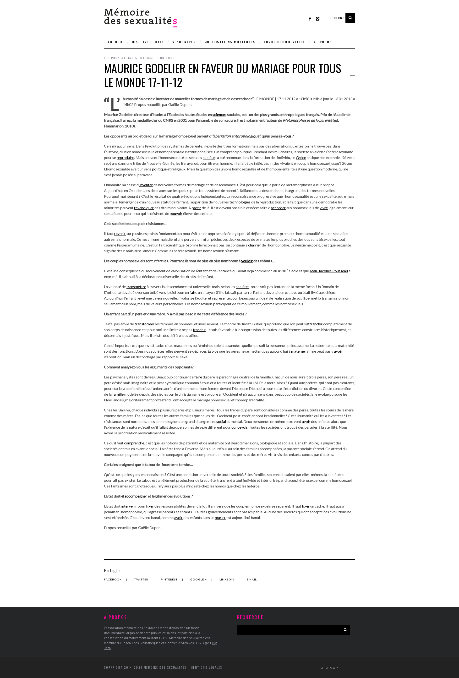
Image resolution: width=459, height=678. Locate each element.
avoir (338, 351)
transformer (144, 324)
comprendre (134, 443)
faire (193, 292)
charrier (254, 245)
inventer (146, 184)
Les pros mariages (121, 58)
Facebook (113, 579)
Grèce (301, 157)
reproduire (125, 157)
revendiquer (144, 207)
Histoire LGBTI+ (148, 41)
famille (118, 394)
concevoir (239, 427)
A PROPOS (323, 41)
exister (130, 480)
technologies (240, 202)
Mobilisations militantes (229, 41)
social (221, 421)
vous (287, 136)
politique (159, 169)
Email (252, 579)
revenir (120, 233)
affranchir (314, 324)
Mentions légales (206, 667)
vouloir (247, 260)
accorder (278, 207)
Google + (199, 579)
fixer (150, 506)
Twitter (141, 579)
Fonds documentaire (284, 41)
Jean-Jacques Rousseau (329, 270)
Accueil (115, 41)
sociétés (242, 286)
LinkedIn (227, 579)
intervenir (129, 506)
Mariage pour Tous (157, 58)
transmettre (136, 286)
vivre (324, 207)
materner (298, 351)
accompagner (136, 496)
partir (196, 207)
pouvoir (176, 213)
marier (220, 517)
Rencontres (184, 41)
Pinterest (170, 579)
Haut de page (328, 667)
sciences (219, 114)
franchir (199, 329)
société (209, 157)
